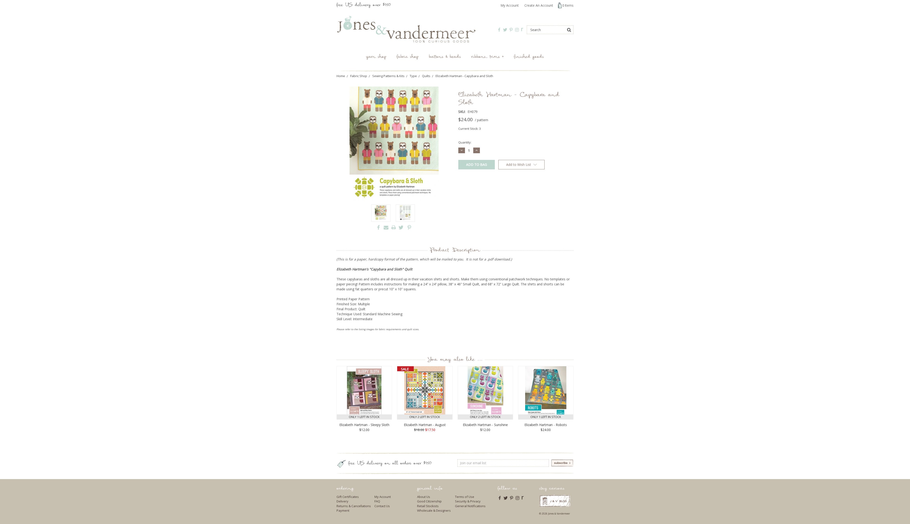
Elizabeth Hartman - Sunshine (485, 424)
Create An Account (538, 5)
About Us (423, 497)
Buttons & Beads (445, 57)
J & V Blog (555, 501)
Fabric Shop (408, 57)
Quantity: (464, 142)
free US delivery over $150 (364, 5)
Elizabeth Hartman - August (425, 424)
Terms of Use (464, 497)
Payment (343, 510)
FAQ (377, 501)
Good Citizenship (429, 501)
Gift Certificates (348, 497)
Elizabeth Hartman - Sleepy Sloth (364, 424)
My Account (509, 5)
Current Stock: (469, 128)
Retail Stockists (428, 506)
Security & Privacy (468, 501)
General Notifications (470, 506)
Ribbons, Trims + (487, 57)
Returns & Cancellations (354, 506)
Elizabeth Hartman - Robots (545, 424)
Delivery (342, 501)
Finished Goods (529, 57)
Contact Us (382, 506)
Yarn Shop (376, 57)
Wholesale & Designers (434, 510)
